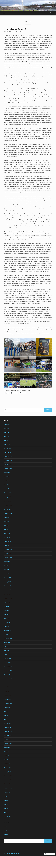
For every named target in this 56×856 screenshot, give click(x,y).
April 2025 (6, 484)
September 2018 (8, 743)
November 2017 (8, 780)
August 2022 (7, 602)
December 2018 (8, 731)
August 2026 (7, 424)
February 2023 (7, 577)
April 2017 (6, 808)
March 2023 (7, 573)
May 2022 (6, 610)
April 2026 (6, 440)
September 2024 (8, 513)
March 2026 (7, 444)
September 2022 (8, 598)
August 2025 (7, 472)
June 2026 (6, 432)
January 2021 (7, 662)
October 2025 (7, 464)
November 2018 (8, 735)
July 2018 (6, 751)
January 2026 (7, 452)
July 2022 (6, 606)
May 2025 (6, 480)
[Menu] (4, 13)
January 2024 (7, 541)
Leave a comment (18, 31)
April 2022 (6, 614)
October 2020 (7, 674)
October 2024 (7, 509)
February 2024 (7, 537)
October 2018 (7, 739)
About (5, 830)
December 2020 (8, 666)
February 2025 (7, 493)
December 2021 (8, 626)
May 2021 (6, 646)
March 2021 (7, 654)
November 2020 (8, 670)
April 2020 (6, 687)
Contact (6, 834)
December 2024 (8, 501)
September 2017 (8, 788)
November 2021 (8, 630)
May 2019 (6, 711)
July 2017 (6, 796)
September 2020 (8, 679)
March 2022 (7, 618)
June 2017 (6, 800)
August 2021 (7, 642)
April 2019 (6, 715)
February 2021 (7, 658)
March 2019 (7, 719)
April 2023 (6, 569)
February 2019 (7, 723)
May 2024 (6, 525)
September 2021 (8, 638)
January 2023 (7, 582)
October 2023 (7, 553)
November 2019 (8, 703)
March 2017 (7, 812)
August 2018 (7, 747)
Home (5, 826)
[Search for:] (28, 410)
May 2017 (6, 804)
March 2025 (7, 489)
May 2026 (6, 436)
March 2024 (7, 533)
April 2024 (6, 529)
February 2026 (7, 448)
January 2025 (7, 497)
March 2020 (7, 691)
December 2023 (8, 545)
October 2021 (7, 634)
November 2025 (8, 460)
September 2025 (8, 468)
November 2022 (8, 590)
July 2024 (6, 521)
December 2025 (8, 456)
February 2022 (7, 622)
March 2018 (7, 763)
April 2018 (6, 759)
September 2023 (8, 557)
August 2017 (7, 792)
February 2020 (7, 695)
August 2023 (7, 561)
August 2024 (7, 517)
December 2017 (8, 776)
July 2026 (6, 428)
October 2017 (7, 784)
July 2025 (6, 476)
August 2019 (7, 707)
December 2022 (8, 586)
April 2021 (6, 650)
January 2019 (7, 727)
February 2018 (7, 767)
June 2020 (6, 683)
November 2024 (8, 505)
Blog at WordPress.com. (11, 853)
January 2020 (7, 699)
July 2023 (6, 565)
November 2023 (8, 549)
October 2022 (7, 594)
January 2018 (7, 771)
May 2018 (6, 755)
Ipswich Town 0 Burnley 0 (15, 29)
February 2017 (7, 816)
